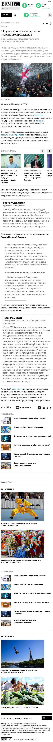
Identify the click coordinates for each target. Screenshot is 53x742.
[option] (11, 169)
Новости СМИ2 (6, 482)
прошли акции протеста (12, 134)
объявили (16, 389)
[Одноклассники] (50, 23)
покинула (40, 120)
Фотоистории (7, 489)
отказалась (38, 115)
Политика (4, 26)
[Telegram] (47, 23)
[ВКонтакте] (43, 23)
